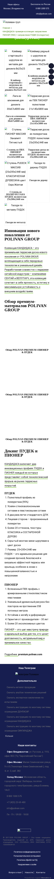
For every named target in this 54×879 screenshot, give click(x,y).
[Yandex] (24, 13)
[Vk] (19, 13)
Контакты (40, 872)
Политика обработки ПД (27, 860)
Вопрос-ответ (15, 872)
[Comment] (10, 13)
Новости (29, 872)
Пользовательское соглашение (27, 856)
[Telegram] (14, 13)
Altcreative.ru (46, 878)
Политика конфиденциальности (27, 852)
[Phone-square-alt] (5, 13)
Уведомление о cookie (27, 864)
